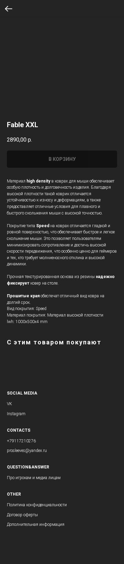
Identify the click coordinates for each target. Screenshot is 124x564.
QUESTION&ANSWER (28, 467)
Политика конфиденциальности (37, 504)
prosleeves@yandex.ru (27, 450)
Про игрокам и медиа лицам (34, 477)
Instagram (16, 413)
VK (9, 403)
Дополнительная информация (35, 524)
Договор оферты (22, 514)
